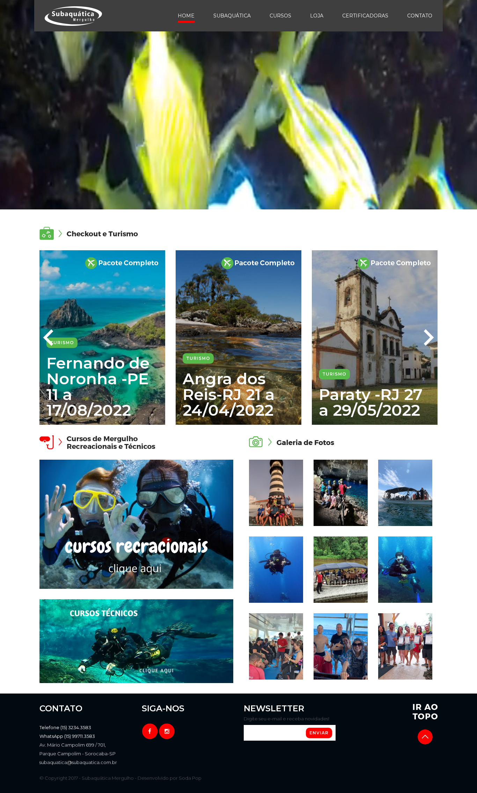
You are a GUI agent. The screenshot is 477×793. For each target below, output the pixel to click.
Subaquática (232, 16)
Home (186, 16)
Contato (419, 16)
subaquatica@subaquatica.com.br (78, 762)
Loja (316, 16)
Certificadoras (365, 16)
